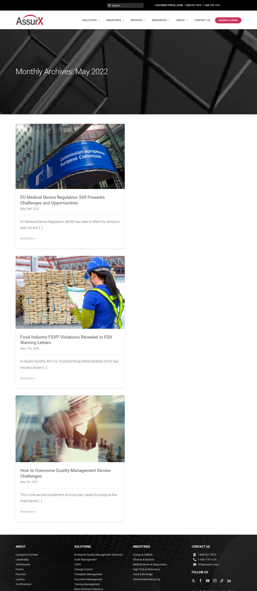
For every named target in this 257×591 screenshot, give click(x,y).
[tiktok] (222, 580)
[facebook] (200, 580)
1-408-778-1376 (211, 5)
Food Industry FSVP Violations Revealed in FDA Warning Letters (70, 289)
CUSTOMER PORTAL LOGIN (169, 5)
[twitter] (193, 580)
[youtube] (207, 580)
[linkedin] (229, 580)
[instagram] (215, 580)
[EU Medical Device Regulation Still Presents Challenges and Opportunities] (70, 156)
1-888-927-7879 (193, 5)
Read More (27, 238)
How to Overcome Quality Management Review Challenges (70, 425)
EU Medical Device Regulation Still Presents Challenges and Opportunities (70, 151)
